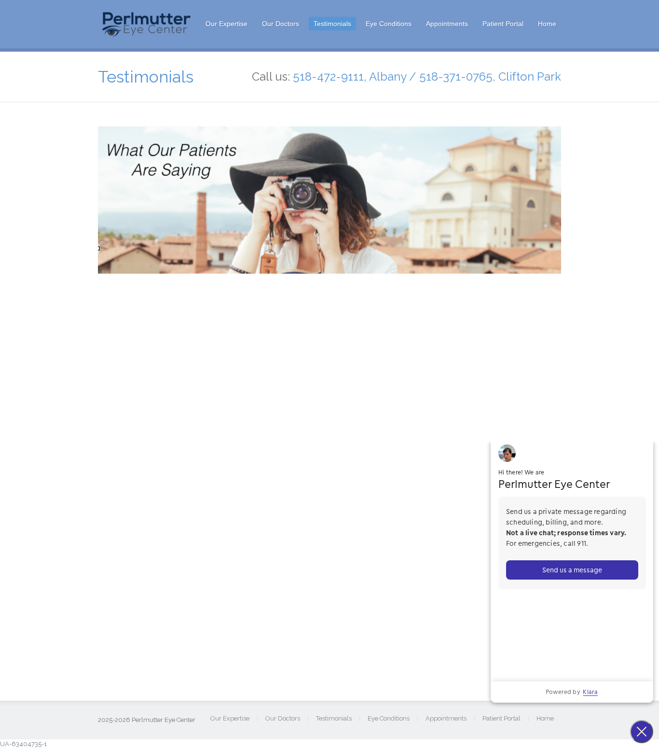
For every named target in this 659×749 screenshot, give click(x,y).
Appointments (447, 24)
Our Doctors (280, 24)
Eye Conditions (389, 24)
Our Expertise (226, 24)
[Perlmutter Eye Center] (147, 34)
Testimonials (332, 24)
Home (547, 24)
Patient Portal (502, 24)
